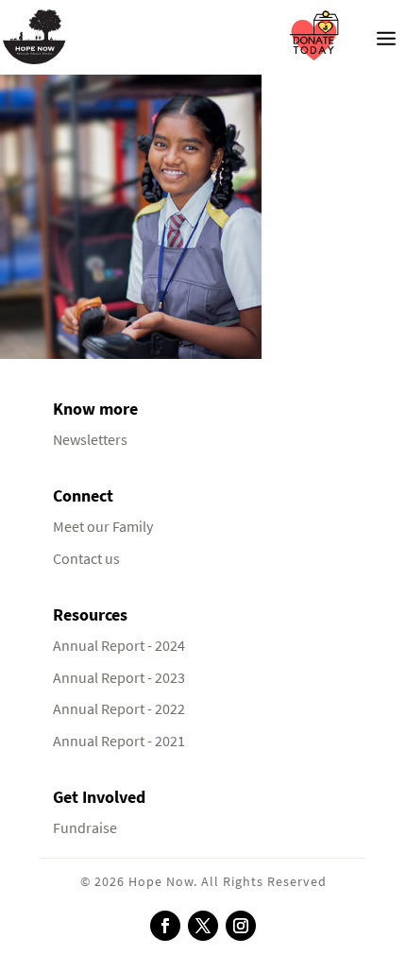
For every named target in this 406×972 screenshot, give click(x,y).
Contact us (86, 559)
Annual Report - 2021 (119, 741)
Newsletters (90, 440)
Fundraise (85, 828)
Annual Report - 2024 (119, 646)
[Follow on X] (203, 926)
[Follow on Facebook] (165, 926)
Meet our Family (103, 527)
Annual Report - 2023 (119, 678)
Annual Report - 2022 (119, 709)
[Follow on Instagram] (241, 926)
